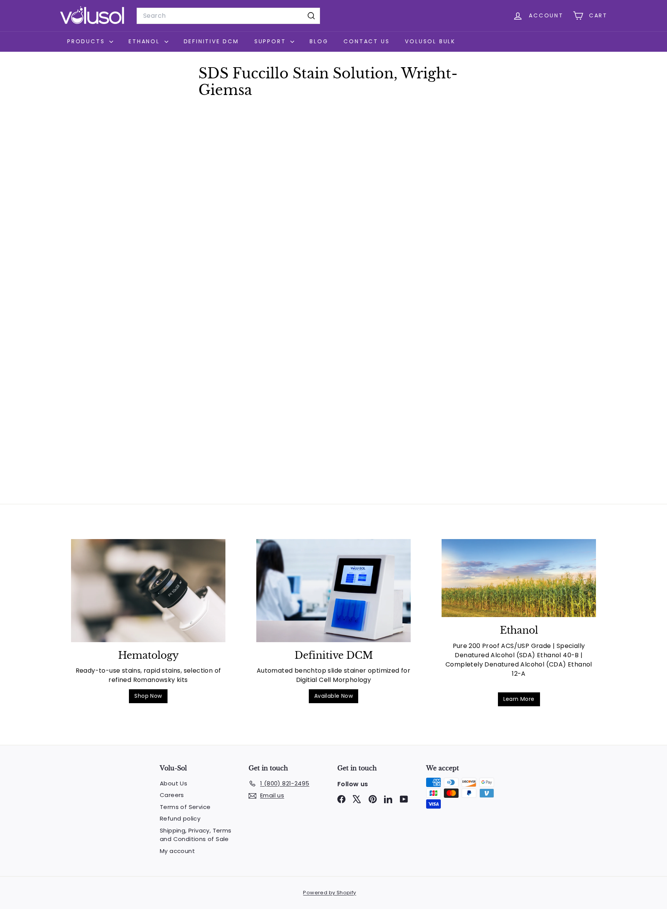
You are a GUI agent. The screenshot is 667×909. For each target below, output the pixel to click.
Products (87, 41)
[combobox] (228, 16)
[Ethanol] (519, 578)
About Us (173, 783)
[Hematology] (148, 590)
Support (271, 41)
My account (177, 851)
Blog (319, 41)
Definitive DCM (211, 41)
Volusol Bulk (430, 41)
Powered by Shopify (329, 892)
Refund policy (180, 818)
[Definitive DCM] (333, 590)
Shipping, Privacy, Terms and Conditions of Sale (196, 834)
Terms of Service (185, 807)
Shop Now (148, 696)
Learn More (519, 699)
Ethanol (145, 41)
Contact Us (366, 41)
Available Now (333, 696)
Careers (172, 795)
